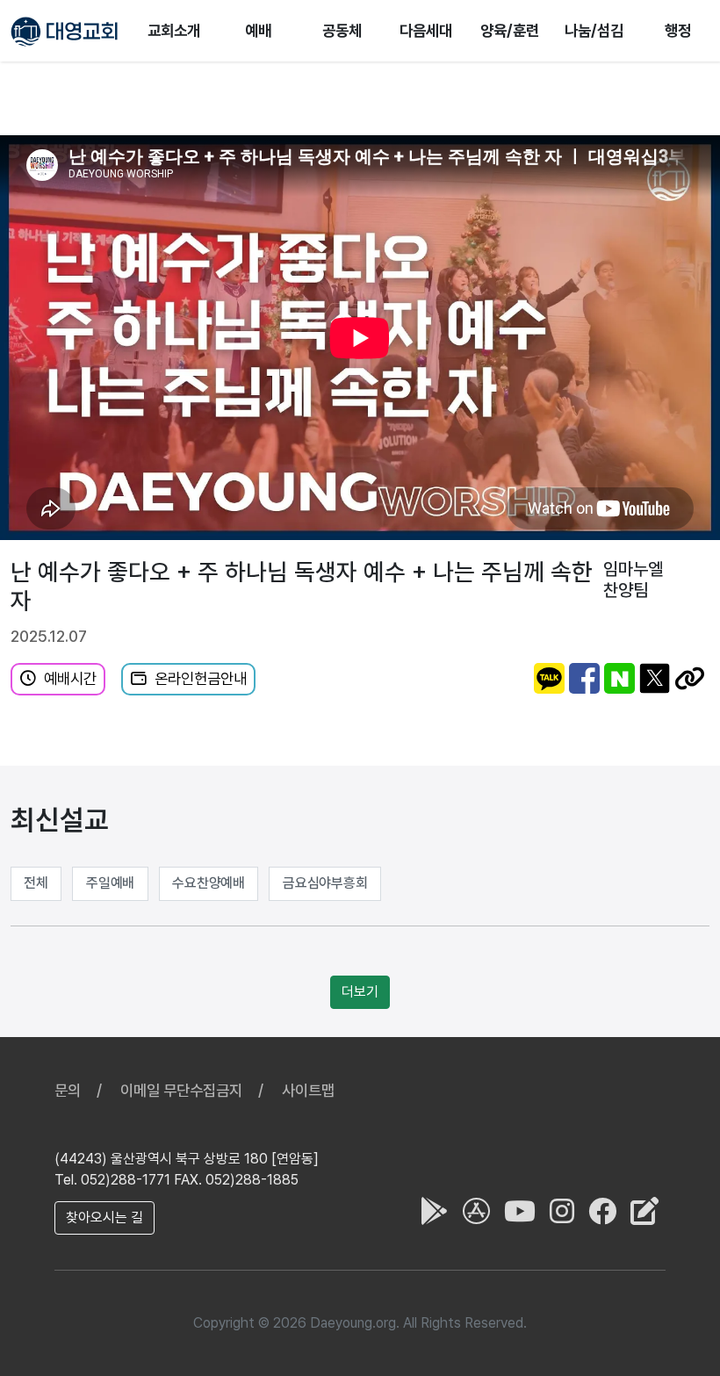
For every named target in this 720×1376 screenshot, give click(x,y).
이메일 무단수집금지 (181, 1090)
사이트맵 (308, 1090)
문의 (67, 1090)
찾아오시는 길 (104, 1217)
